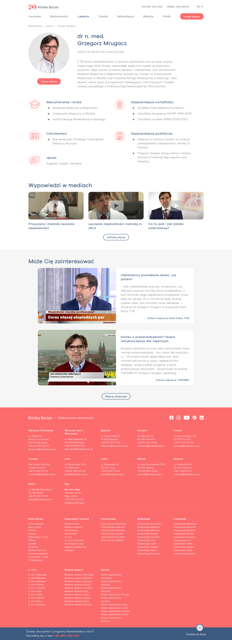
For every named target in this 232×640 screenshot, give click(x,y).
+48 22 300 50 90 (38, 445)
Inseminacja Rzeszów (184, 553)
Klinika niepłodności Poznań (115, 594)
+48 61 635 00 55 (183, 442)
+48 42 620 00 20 (75, 471)
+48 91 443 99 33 (38, 471)
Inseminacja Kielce (183, 550)
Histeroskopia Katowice (113, 530)
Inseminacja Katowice (185, 530)
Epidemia (33, 546)
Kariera (32, 533)
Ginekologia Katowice (148, 530)
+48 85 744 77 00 (111, 442)
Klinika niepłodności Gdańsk (115, 611)
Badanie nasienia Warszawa (79, 574)
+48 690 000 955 (151, 6)
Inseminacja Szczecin (184, 537)
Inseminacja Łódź (182, 540)
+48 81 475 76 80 (110, 471)
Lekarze (83, 16)
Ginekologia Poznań (147, 533)
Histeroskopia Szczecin (113, 537)
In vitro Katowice (37, 581)
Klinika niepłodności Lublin (114, 607)
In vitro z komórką (74, 540)
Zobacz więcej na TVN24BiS (172, 380)
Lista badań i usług (38, 556)
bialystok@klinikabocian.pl (114, 445)
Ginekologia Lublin (146, 543)
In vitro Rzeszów (36, 604)
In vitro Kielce (35, 601)
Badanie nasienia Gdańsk (78, 597)
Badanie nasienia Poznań (78, 584)
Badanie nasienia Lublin (77, 594)
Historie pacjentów (38, 553)
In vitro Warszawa (37, 574)
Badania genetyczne (75, 546)
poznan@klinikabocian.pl (186, 445)
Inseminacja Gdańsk (184, 546)
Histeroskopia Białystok (113, 527)
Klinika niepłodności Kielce (114, 614)
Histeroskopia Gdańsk (112, 540)
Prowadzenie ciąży (74, 543)
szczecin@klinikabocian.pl (41, 474)
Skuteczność (59, 16)
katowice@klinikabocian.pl (150, 445)
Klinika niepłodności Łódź (114, 604)
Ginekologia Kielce (146, 550)
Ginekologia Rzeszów (148, 553)
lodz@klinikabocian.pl (76, 474)
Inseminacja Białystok (184, 527)
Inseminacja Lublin (183, 543)
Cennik (32, 540)
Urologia (69, 550)
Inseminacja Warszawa (185, 523)
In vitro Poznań (36, 584)
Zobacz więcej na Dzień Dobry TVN (168, 318)
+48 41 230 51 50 (38, 496)
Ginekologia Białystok (148, 527)
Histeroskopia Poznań (112, 533)
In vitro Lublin (35, 594)
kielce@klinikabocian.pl (40, 499)
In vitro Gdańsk (36, 597)
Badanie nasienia (73, 527)
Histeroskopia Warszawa (113, 523)
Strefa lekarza (35, 560)
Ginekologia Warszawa (149, 523)
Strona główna (36, 523)
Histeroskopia (108, 518)
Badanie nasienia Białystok (78, 578)
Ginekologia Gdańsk (147, 546)
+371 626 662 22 (74, 499)
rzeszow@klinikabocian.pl (187, 474)
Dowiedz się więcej (196, 634)
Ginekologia (143, 518)
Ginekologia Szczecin (148, 537)
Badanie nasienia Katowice (78, 581)
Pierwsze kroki (72, 523)
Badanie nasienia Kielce (77, 601)
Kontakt (32, 543)
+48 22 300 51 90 (75, 445)
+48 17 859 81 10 (183, 471)
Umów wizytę (192, 16)
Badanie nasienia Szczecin (78, 588)
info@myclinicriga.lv (75, 502)
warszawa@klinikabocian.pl (42, 449)
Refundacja (125, 16)
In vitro (68, 537)
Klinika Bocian (35, 26)
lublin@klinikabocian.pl (112, 474)
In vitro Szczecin (36, 588)
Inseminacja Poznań (184, 533)
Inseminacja (71, 533)
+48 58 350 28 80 (147, 471)
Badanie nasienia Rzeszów (78, 604)
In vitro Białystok (36, 578)
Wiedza (148, 16)
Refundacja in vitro (38, 537)
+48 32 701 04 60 (147, 442)
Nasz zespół (34, 527)
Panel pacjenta (178, 6)
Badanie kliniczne (37, 550)
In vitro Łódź (34, 591)
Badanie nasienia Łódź (76, 591)
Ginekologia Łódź (146, 540)
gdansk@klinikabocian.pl (150, 474)
